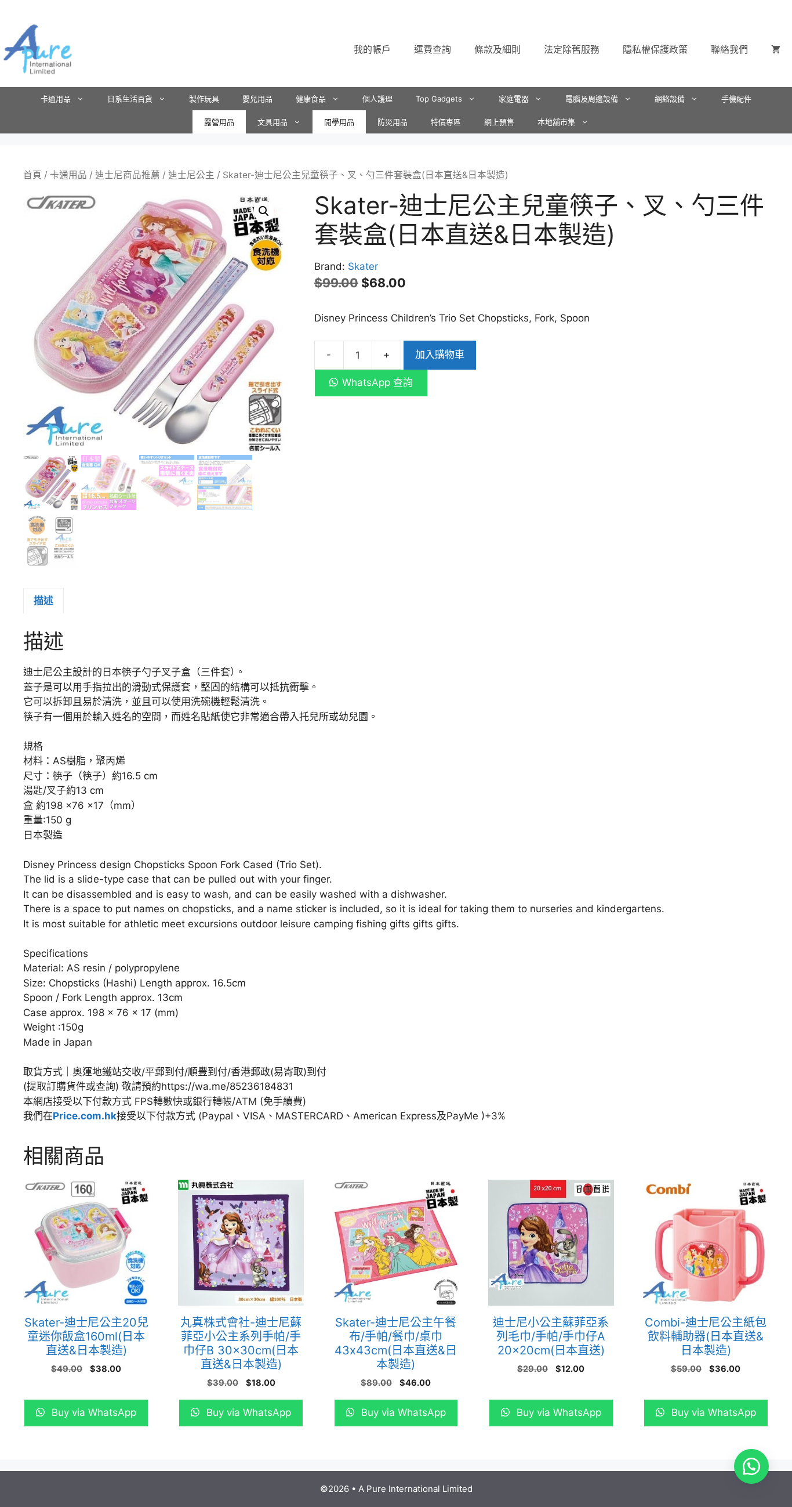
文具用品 (272, 122)
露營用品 (219, 122)
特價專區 (446, 122)
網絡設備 (670, 98)
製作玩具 (204, 98)
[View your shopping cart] (776, 49)
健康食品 (311, 98)
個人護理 (377, 98)
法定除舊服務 (572, 49)
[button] (263, 211)
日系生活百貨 (129, 98)
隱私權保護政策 (655, 49)
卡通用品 (56, 98)
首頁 (32, 174)
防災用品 (392, 122)
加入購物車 (439, 354)
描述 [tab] (43, 600)
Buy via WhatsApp (92, 1412)
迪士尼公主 (191, 174)
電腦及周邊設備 (591, 98)
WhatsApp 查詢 (377, 382)
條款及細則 (497, 49)
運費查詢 (432, 49)
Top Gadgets (439, 98)
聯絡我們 (729, 49)
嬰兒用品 (257, 98)
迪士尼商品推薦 (127, 174)
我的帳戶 (372, 49)
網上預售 (499, 122)
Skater (363, 266)
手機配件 (736, 98)
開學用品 (339, 122)
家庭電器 (514, 98)
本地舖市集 (556, 122)
